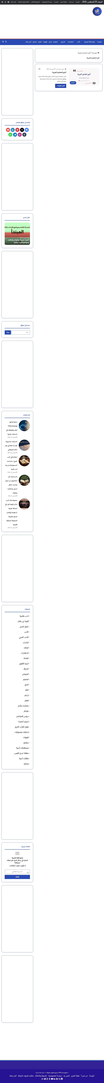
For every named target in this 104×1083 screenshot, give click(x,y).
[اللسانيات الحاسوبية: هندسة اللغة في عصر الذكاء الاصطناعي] (24, 445)
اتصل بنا (56, 2)
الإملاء (26, 647)
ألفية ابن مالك (23, 621)
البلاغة (26, 658)
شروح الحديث (23, 721)
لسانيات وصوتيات (22, 732)
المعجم (55, 42)
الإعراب (26, 642)
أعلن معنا (13, 2)
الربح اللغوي (24, 663)
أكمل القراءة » (61, 86)
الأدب (78, 42)
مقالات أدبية (24, 758)
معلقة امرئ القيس (21, 753)
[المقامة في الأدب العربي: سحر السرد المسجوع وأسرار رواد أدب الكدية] (24, 460)
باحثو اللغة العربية (40, 1073)
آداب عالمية (24, 616)
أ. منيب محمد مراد (60, 69)
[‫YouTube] (8, 130)
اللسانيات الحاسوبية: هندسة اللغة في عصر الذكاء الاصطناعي (11, 446)
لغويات (45, 42)
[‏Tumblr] (24, 135)
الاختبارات (71, 42)
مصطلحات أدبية (22, 748)
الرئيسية (95, 53)
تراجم (50, 42)
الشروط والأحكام (35, 2)
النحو (27, 684)
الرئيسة (78, 2)
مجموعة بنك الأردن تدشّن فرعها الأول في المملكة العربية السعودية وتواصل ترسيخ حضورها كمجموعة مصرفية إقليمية (11, 512)
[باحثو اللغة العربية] (97, 11)
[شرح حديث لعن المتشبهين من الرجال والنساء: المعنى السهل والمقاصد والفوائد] (24, 480)
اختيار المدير (24, 626)
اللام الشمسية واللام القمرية (19, 242)
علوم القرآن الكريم (22, 727)
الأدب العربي (24, 637)
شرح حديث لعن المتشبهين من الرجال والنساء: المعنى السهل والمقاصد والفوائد (11, 485)
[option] (17, 234)
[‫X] (22, 130)
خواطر (26, 711)
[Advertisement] (34, 21)
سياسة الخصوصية (47, 2)
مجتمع (26, 742)
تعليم (40, 42)
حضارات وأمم (23, 705)
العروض (25, 674)
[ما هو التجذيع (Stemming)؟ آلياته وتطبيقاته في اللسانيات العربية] (24, 425)
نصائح (35, 42)
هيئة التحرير (63, 2)
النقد (27, 690)
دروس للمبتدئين (22, 716)
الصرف (26, 669)
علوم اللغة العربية (89, 42)
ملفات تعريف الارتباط (23, 2)
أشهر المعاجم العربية (59, 72)
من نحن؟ (71, 2)
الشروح (63, 42)
